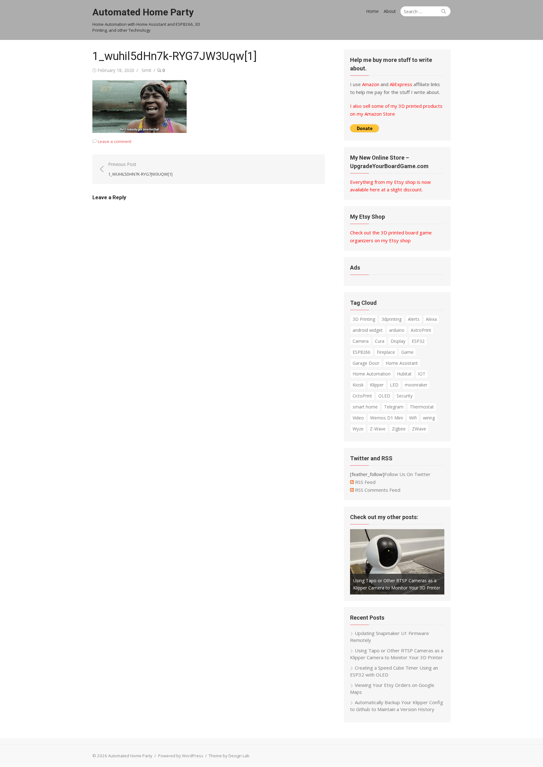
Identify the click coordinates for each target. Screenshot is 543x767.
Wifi (413, 418)
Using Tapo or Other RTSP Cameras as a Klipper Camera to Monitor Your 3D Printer (396, 654)
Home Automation (372, 374)
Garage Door (366, 363)
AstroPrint (421, 330)
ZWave (419, 429)
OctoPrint (362, 396)
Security (405, 396)
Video (358, 418)
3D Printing (364, 319)
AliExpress (401, 84)
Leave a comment (114, 141)
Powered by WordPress (180, 756)
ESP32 (418, 341)
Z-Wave (378, 429)
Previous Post (140, 169)
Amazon (370, 84)
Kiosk (358, 385)
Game (407, 352)
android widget (368, 330)
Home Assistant (402, 363)
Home (372, 11)
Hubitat (404, 374)
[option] (397, 561)
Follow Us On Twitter (407, 474)
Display (398, 341)
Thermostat (422, 407)
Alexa (431, 319)
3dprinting (391, 319)
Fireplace (386, 352)
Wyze (358, 429)
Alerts (414, 319)
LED (394, 385)
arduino (396, 330)
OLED (384, 396)
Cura (379, 341)
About (390, 11)
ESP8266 (361, 352)
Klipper (377, 385)
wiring (429, 418)
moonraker (416, 385)
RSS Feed (365, 482)
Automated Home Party (143, 12)
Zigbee (399, 429)
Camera (361, 341)
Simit (146, 70)
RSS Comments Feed (377, 490)
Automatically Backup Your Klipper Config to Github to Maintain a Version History (396, 706)
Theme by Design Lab (229, 756)
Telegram (393, 407)
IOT (421, 374)
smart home (365, 407)
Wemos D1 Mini (386, 418)
